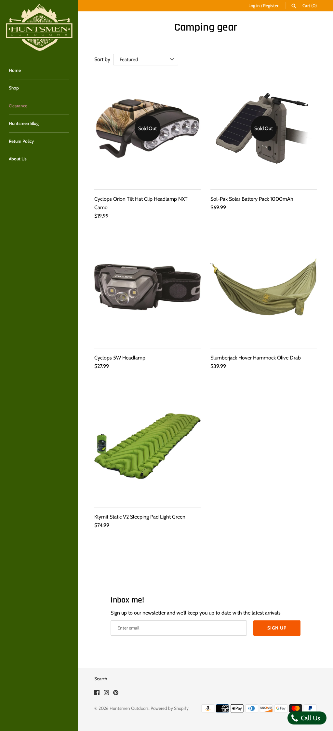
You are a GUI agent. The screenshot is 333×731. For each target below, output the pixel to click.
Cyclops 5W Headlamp (119, 358)
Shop (14, 87)
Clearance (18, 105)
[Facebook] (97, 694)
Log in (254, 5)
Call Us (309, 718)
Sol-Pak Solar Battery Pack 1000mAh (251, 199)
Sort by (102, 59)
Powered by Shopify (170, 708)
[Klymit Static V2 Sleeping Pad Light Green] (147, 446)
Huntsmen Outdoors (129, 708)
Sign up (276, 628)
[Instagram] (106, 694)
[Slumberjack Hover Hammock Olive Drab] (263, 287)
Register (270, 5)
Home (15, 70)
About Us (18, 158)
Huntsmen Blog (24, 123)
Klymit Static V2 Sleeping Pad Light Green (139, 517)
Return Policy (21, 141)
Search (100, 678)
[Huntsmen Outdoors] (39, 27)
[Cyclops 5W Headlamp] (147, 287)
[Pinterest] (115, 694)
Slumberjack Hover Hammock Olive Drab (255, 358)
